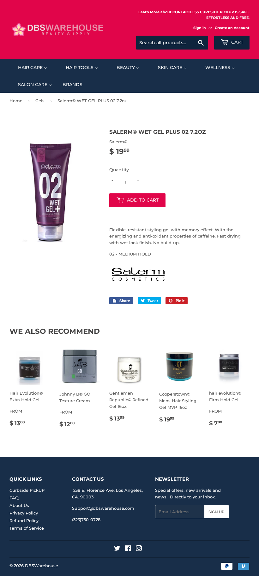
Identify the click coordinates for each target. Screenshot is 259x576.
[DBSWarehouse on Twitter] (117, 549)
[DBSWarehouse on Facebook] (128, 549)
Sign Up (216, 511)
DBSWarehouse (41, 565)
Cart (236, 42)
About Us (19, 505)
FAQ (14, 497)
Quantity (119, 170)
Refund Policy (24, 520)
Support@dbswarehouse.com (103, 508)
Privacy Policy (23, 512)
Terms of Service (26, 528)
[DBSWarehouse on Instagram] (139, 549)
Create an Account (232, 28)
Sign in (199, 28)
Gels (40, 100)
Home (15, 100)
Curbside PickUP (27, 490)
